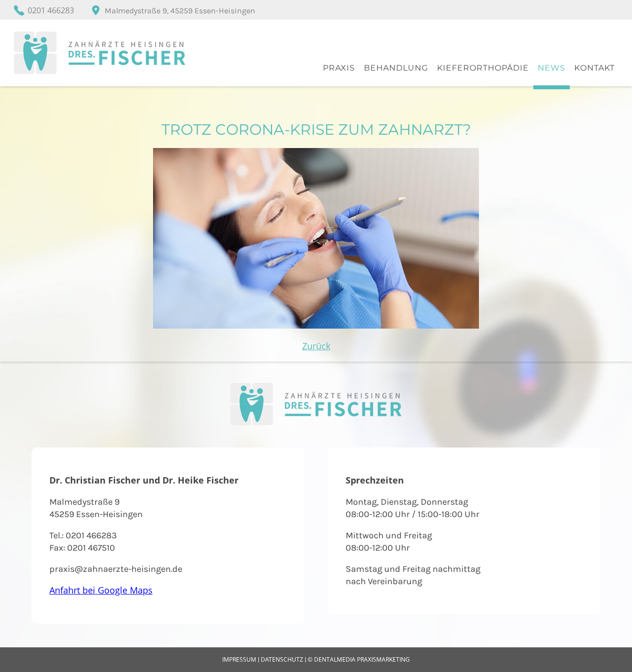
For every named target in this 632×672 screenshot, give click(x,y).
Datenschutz (282, 659)
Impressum (239, 659)
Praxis (339, 68)
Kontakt (594, 68)
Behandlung (396, 68)
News (551, 68)
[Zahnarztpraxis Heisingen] (100, 73)
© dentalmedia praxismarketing (359, 659)
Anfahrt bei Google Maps (101, 590)
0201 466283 (51, 10)
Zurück (316, 346)
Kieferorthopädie (483, 68)
